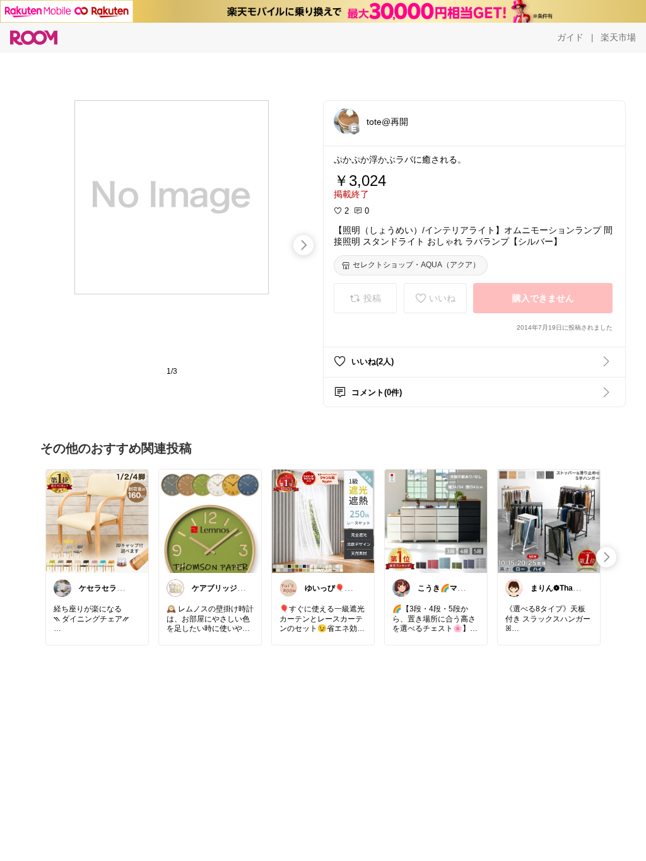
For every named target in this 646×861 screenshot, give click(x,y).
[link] (97, 521)
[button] (346, 121)
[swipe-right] (303, 245)
